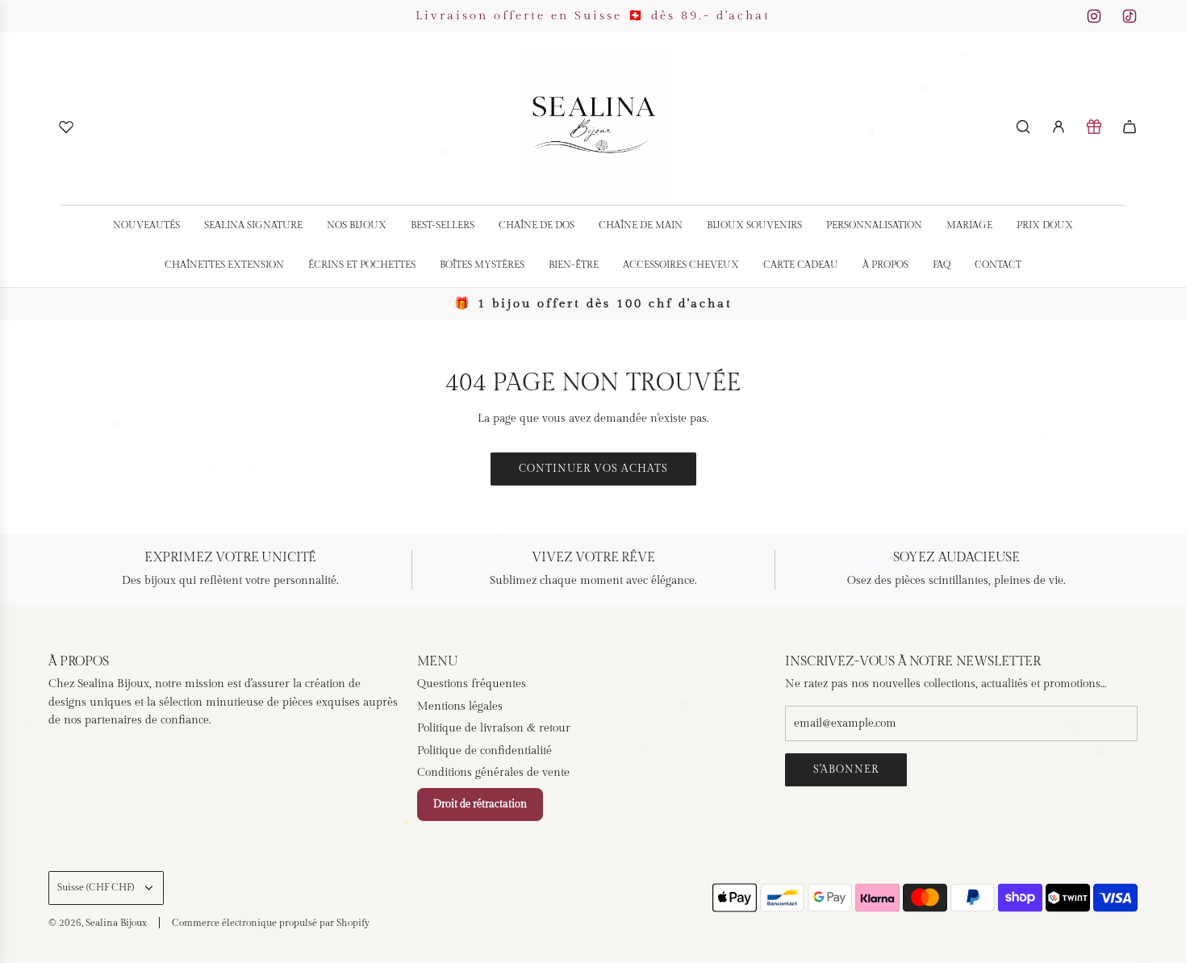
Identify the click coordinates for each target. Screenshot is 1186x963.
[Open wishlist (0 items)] (66, 127)
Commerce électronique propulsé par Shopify (271, 922)
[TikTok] (1129, 16)
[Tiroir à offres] (1094, 126)
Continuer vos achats (593, 468)
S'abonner (846, 769)
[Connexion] (1058, 126)
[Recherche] (1023, 126)
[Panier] (1129, 126)
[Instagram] (1094, 16)
